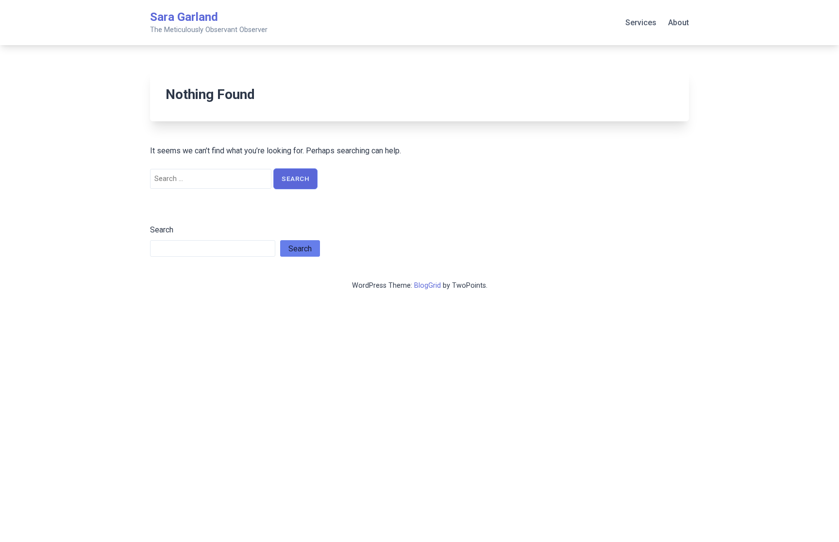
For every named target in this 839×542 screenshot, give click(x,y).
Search (161, 229)
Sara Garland (184, 17)
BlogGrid (427, 285)
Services (640, 22)
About (678, 22)
